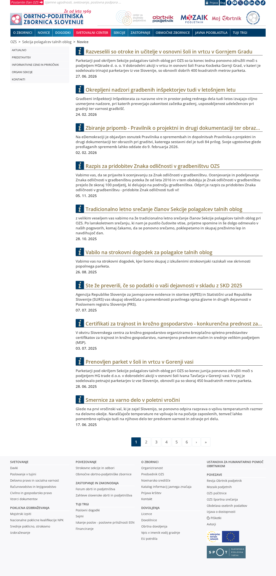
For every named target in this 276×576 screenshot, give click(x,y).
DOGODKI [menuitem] (63, 32)
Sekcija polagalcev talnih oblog (47, 41)
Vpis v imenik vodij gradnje (160, 533)
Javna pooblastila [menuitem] (211, 32)
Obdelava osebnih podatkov (227, 506)
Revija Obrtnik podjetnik (224, 481)
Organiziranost (152, 468)
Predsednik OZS (152, 474)
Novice (82, 41)
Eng (222, 3)
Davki (14, 468)
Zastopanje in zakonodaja (97, 483)
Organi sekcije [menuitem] (22, 72)
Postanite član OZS (24, 2)
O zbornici (149, 462)
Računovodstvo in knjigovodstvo (33, 487)
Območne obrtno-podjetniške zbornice (104, 474)
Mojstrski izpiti (20, 514)
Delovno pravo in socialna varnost (34, 480)
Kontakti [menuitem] (18, 79)
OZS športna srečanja (222, 499)
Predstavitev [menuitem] (21, 57)
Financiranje (85, 529)
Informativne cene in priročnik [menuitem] (35, 65)
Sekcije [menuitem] (119, 32)
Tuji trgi (82, 504)
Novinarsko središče (155, 480)
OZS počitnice (217, 493)
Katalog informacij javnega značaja (166, 487)
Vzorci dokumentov (24, 499)
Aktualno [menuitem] (19, 50)
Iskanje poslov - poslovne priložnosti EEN (105, 522)
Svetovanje (19, 462)
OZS (13, 41)
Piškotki (216, 518)
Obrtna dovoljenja (154, 526)
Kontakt (146, 499)
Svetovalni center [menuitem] (92, 32)
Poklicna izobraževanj (28, 508)
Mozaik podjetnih (219, 487)
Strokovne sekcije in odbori (95, 468)
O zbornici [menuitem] (22, 32)
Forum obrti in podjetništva (95, 489)
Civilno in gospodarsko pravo (31, 493)
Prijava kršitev (151, 493)
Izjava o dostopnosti (221, 512)
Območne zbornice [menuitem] (173, 32)
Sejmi (80, 516)
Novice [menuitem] (44, 32)
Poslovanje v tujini (23, 474)
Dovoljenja (150, 508)
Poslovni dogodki (88, 510)
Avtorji (211, 524)
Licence (146, 514)
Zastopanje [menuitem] (140, 32)
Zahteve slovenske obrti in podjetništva (104, 495)
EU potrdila (149, 539)
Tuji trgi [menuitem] (240, 32)
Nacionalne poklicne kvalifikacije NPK (37, 520)
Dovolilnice (149, 520)
